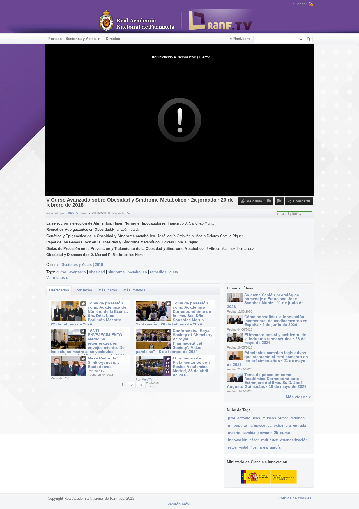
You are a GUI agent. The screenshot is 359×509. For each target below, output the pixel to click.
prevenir (264, 433)
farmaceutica (260, 425)
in (229, 425)
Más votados (134, 290)
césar (254, 440)
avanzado (77, 272)
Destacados (59, 290)
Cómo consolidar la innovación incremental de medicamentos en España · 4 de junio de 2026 (276, 321)
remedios (158, 272)
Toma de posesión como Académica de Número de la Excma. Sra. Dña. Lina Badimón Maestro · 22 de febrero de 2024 (89, 313)
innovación (237, 440)
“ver (254, 447)
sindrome (116, 272)
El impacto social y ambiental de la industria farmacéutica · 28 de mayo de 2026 (275, 338)
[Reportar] (279, 201)
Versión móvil (179, 504)
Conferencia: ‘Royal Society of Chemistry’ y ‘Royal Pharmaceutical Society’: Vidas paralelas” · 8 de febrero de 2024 (174, 341)
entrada (299, 425)
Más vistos (107, 290)
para (264, 447)
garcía (275, 447)
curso (61, 272)
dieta (173, 272)
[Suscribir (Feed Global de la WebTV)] (311, 4)
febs (256, 418)
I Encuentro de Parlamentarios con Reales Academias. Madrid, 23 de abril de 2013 (191, 366)
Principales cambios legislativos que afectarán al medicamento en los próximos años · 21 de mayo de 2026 (267, 358)
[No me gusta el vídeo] (268, 201)
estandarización (294, 440)
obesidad (97, 272)
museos (269, 418)
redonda (297, 418)
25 (276, 433)
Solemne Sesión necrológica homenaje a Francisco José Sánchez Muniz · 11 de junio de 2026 (265, 301)
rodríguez (269, 440)
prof (231, 418)
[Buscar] (308, 39)
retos (232, 447)
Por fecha (83, 290)
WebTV (99, 371)
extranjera (282, 425)
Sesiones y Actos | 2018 (82, 265)
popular (240, 425)
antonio (243, 418)
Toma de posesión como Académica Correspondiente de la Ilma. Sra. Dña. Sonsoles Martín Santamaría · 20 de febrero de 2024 (173, 313)
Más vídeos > (298, 397)
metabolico (137, 272)
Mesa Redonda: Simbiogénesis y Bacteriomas (103, 362)
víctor (283, 418)
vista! (243, 447)
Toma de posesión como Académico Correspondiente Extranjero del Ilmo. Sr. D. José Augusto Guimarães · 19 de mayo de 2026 (267, 380)
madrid (234, 433)
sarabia (249, 433)
